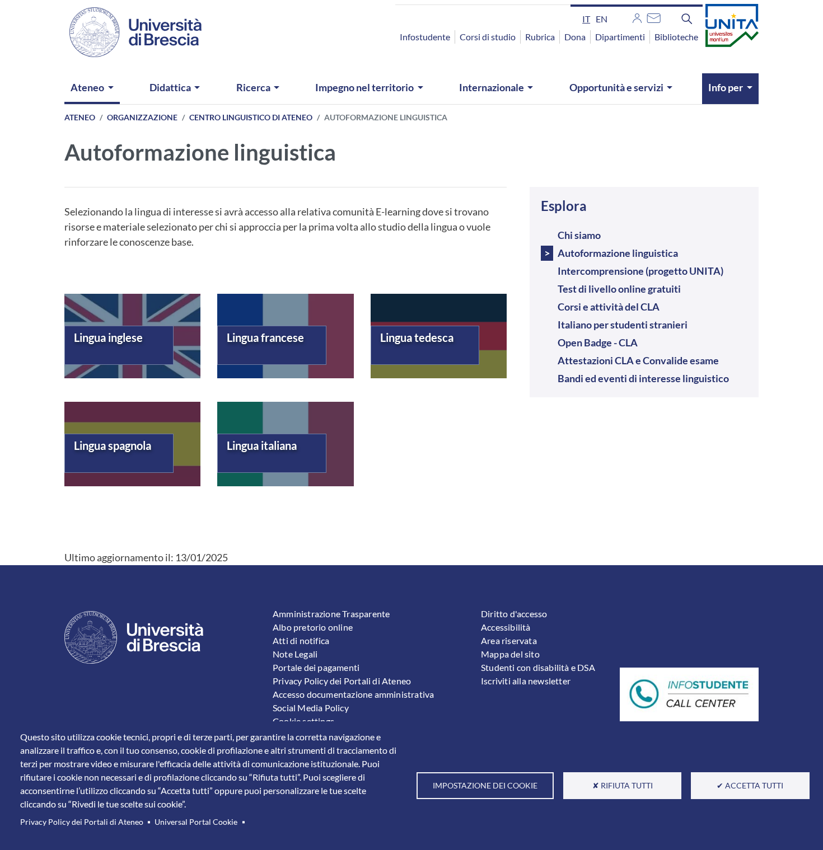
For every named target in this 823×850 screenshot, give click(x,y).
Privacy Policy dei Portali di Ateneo (81, 822)
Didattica (170, 87)
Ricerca (253, 87)
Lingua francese (265, 337)
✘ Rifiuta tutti (622, 785)
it (586, 18)
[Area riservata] (637, 17)
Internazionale (491, 87)
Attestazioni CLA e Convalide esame (638, 360)
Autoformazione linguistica (618, 253)
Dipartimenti (620, 36)
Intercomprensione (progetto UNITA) (640, 271)
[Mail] (654, 17)
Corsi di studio (488, 36)
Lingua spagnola (112, 445)
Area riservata (509, 640)
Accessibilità (506, 627)
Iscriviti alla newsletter (526, 680)
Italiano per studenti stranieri (623, 324)
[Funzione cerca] (687, 18)
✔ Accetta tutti (750, 785)
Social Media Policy (311, 707)
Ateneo (87, 87)
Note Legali (295, 654)
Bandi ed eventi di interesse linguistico (643, 378)
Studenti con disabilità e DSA (538, 667)
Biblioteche (676, 36)
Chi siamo (579, 235)
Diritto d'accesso (514, 613)
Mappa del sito (510, 654)
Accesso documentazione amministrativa (353, 694)
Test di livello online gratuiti (619, 289)
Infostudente (425, 36)
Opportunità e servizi (616, 87)
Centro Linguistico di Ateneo (250, 117)
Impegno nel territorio (364, 87)
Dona (575, 36)
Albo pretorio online (313, 627)
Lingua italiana (262, 445)
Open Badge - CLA (598, 342)
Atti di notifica (301, 640)
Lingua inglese (108, 337)
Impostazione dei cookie (485, 785)
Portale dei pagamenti (316, 667)
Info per (725, 87)
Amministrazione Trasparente (331, 613)
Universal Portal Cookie (196, 822)
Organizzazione (142, 117)
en (601, 18)
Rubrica (540, 36)
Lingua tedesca (416, 337)
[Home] (129, 32)
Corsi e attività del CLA (609, 306)
